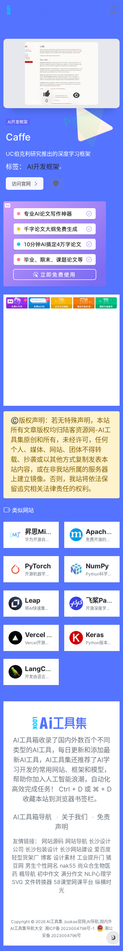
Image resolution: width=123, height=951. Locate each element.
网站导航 (77, 841)
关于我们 (74, 817)
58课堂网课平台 (73, 882)
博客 (46, 857)
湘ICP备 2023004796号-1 (70, 928)
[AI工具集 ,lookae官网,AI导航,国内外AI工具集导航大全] (28, 10)
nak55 (68, 865)
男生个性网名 (41, 865)
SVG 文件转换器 (32, 882)
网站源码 (53, 841)
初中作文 (48, 873)
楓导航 (27, 873)
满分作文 (72, 873)
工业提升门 (90, 857)
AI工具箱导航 (32, 817)
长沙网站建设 (76, 849)
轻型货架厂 (25, 857)
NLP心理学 (97, 873)
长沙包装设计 (42, 849)
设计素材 (64, 857)
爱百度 (102, 849)
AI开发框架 (18, 121)
